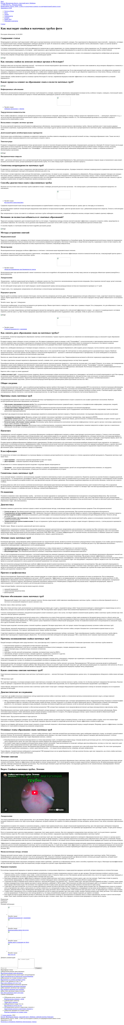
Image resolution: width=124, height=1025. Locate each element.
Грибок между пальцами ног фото (18, 942)
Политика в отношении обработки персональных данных (19, 1021)
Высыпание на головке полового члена (13, 979)
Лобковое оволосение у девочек (14, 109)
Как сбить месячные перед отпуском (12, 992)
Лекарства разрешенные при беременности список (20, 269)
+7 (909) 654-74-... (11, 5)
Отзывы (6, 17)
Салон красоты (7, 1015)
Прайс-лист (8, 19)
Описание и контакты (11, 21)
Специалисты (8, 16)
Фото (6, 13)
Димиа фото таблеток (11, 1002)
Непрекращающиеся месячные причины (13, 986)
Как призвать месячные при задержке (12, 989)
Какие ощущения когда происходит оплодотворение (17, 976)
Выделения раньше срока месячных (12, 973)
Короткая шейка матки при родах (18, 930)
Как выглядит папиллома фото (13, 202)
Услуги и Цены (9, 11)
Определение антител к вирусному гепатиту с (18, 1009)
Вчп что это (11, 954)
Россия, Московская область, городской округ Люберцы (18, 3)
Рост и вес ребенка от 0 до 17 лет (11, 983)
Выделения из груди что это (13, 1005)
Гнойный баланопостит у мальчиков (15, 329)
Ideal (2, 1)
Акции (6, 14)
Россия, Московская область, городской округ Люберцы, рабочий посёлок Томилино (27, 1017)
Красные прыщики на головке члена (15, 1012)
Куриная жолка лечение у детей (14, 999)
